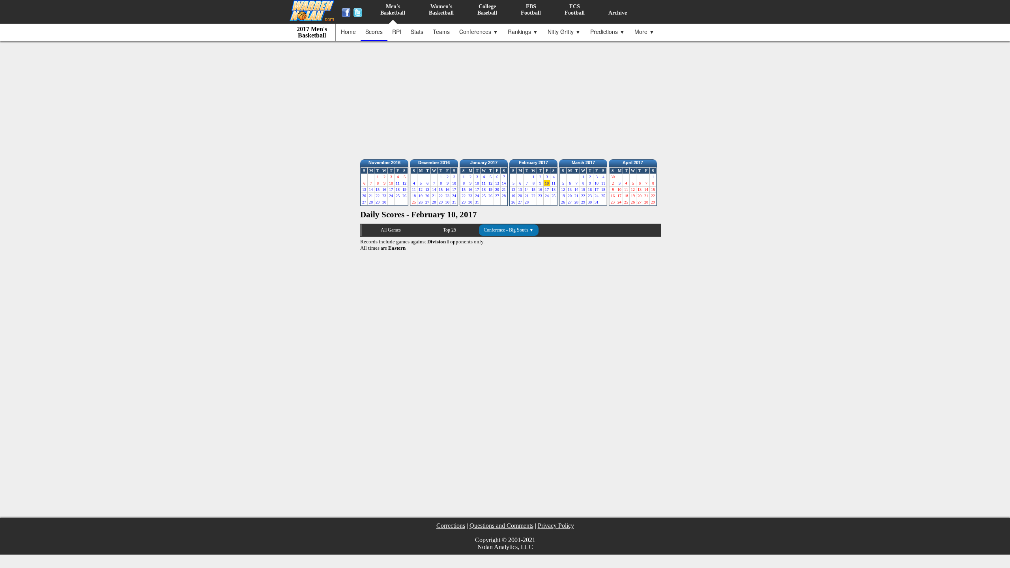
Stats (417, 32)
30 (384, 202)
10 (454, 183)
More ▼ (644, 32)
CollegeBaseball (487, 10)
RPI (396, 32)
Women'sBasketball (441, 10)
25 (398, 196)
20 (364, 196)
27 (364, 202)
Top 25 (449, 230)
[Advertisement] (507, 98)
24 (391, 196)
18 (398, 189)
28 (371, 202)
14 (371, 189)
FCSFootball (575, 10)
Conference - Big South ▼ (509, 230)
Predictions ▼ (607, 32)
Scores (374, 32)
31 (454, 202)
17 (391, 189)
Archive (617, 13)
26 (404, 196)
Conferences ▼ (478, 32)
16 (384, 189)
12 (404, 183)
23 (384, 196)
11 (398, 183)
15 (378, 189)
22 (378, 196)
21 (371, 196)
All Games (391, 230)
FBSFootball (531, 10)
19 (404, 189)
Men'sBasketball (392, 10)
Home (348, 32)
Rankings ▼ (523, 32)
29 (378, 202)
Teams (441, 32)
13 (364, 189)
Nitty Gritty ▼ (564, 32)
